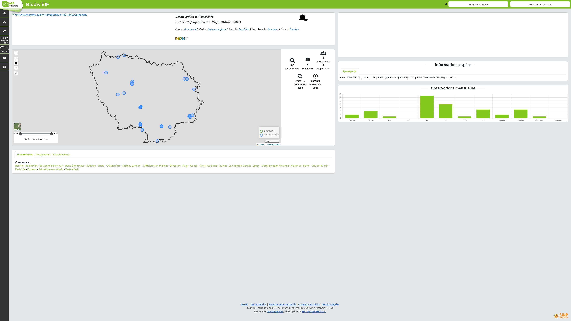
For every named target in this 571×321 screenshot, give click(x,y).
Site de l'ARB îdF (258, 304)
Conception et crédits (309, 304)
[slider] (51, 133)
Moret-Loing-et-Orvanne (275, 165)
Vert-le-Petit (72, 169)
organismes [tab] (43, 154)
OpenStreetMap (273, 144)
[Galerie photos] (4, 66)
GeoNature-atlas (275, 311)
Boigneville (31, 165)
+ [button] (16, 58)
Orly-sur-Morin (319, 165)
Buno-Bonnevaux (74, 165)
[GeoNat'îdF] (4, 40)
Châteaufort (113, 165)
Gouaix (194, 165)
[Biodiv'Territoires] (4, 49)
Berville (19, 165)
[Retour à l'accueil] (4, 13)
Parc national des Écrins (314, 311)
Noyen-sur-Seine (300, 165)
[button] (16, 53)
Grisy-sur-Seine (208, 165)
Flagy (185, 165)
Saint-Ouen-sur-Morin (51, 169)
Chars (101, 165)
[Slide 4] (461, 53)
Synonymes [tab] (349, 71)
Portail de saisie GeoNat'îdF (282, 304)
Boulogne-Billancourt (51, 165)
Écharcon (175, 165)
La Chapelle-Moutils (240, 165)
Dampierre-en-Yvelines (155, 165)
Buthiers (91, 165)
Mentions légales (330, 304)
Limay (256, 165)
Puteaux (32, 169)
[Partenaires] (4, 31)
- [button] (16, 67)
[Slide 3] (456, 53)
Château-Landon (131, 165)
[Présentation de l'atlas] (4, 22)
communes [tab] (25, 154)
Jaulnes (223, 165)
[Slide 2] (450, 53)
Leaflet (261, 144)
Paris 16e (20, 169)
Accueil (244, 304)
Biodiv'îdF (37, 4)
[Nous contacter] (4, 58)
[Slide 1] (445, 53)
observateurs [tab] (61, 154)
